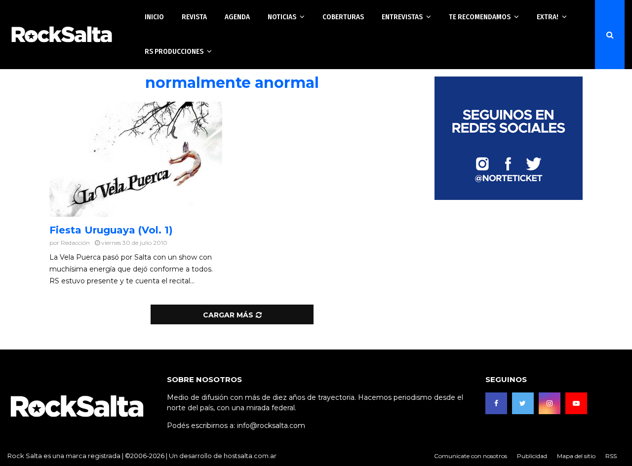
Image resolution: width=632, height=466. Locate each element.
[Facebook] (496, 403)
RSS (611, 456)
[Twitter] (523, 403)
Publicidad (532, 456)
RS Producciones (174, 51)
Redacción (75, 242)
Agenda (237, 16)
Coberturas (343, 16)
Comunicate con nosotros (470, 456)
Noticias (282, 16)
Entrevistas (402, 16)
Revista (194, 16)
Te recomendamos (480, 16)
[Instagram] (549, 403)
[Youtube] (576, 403)
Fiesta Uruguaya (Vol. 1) (111, 230)
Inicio (154, 16)
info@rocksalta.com (271, 425)
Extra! (547, 16)
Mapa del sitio (576, 456)
